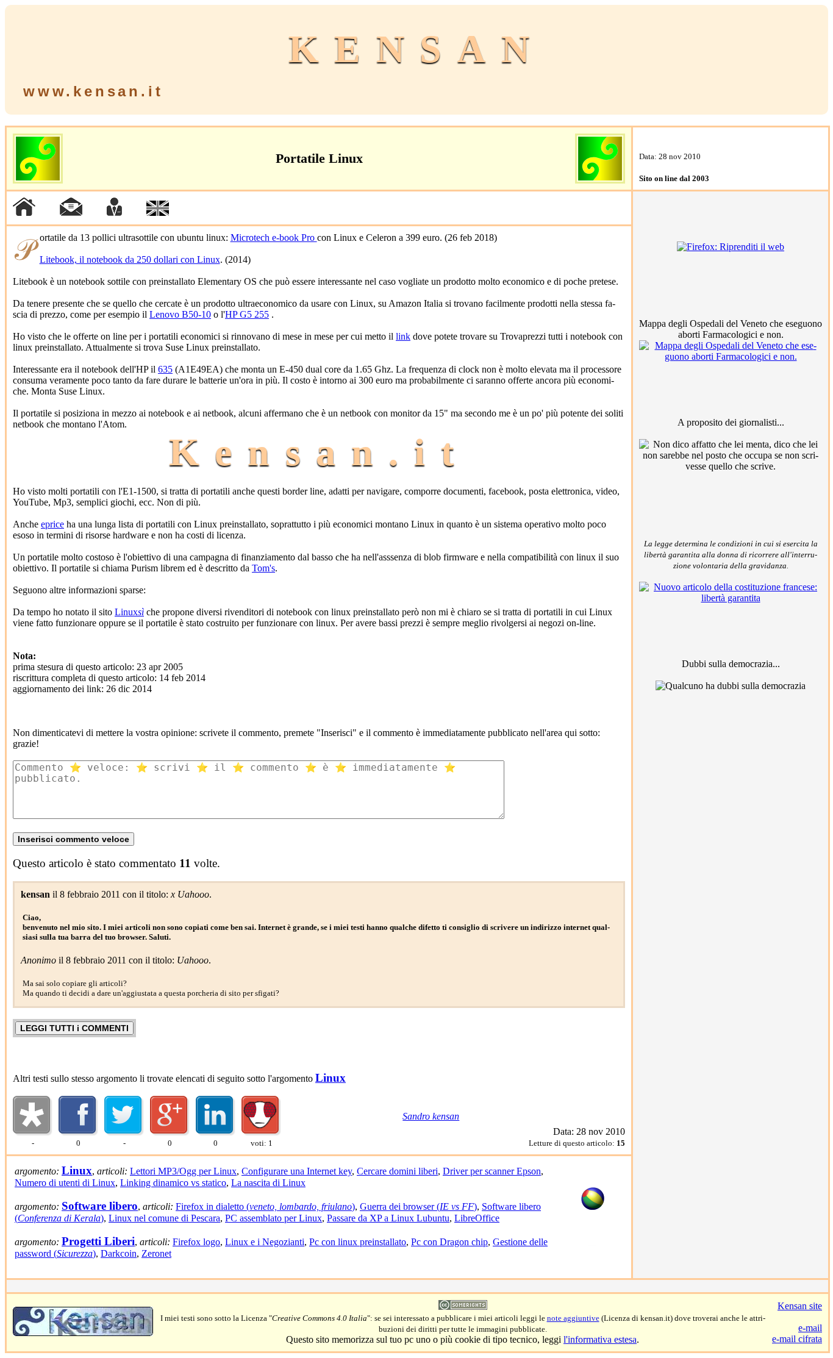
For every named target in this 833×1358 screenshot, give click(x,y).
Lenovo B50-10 (180, 314)
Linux (129, 612)
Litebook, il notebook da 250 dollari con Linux (130, 259)
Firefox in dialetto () (265, 1206)
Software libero (100, 1205)
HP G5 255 (247, 314)
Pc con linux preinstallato (357, 1242)
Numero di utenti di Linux (65, 1183)
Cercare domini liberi (397, 1171)
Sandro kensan (430, 1116)
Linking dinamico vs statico (173, 1183)
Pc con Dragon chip (449, 1242)
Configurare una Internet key (296, 1171)
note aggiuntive (573, 1318)
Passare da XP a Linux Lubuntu (388, 1218)
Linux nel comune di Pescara (164, 1218)
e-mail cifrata (797, 1339)
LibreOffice (476, 1218)
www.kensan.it (93, 91)
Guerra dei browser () (418, 1206)
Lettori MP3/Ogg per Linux (183, 1171)
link (403, 336)
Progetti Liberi (98, 1241)
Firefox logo (196, 1242)
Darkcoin (119, 1253)
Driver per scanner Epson (492, 1171)
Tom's (263, 568)
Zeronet (156, 1253)
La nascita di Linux (268, 1183)
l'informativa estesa (600, 1339)
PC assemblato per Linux (273, 1218)
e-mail (810, 1328)
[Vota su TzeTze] (261, 1132)
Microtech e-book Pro (274, 237)
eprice (52, 524)
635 (165, 369)
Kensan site (800, 1306)
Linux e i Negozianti (264, 1242)
